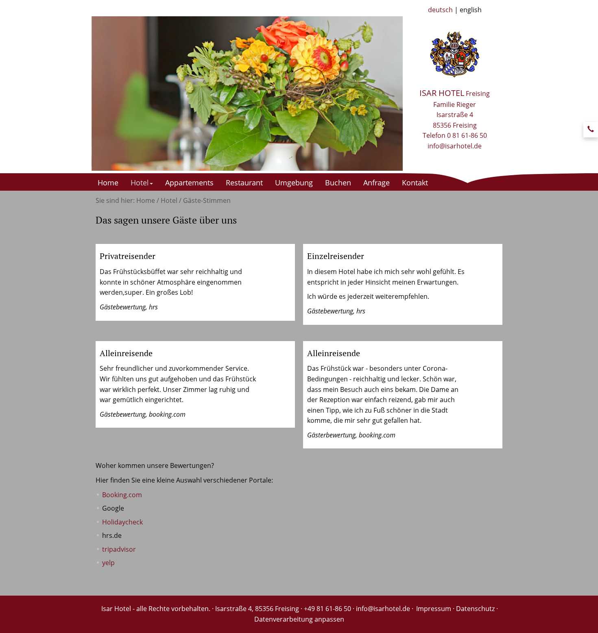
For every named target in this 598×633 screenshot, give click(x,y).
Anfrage (376, 182)
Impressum (433, 608)
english (471, 9)
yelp (108, 562)
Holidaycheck (122, 522)
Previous (154, 49)
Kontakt (415, 182)
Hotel (140, 182)
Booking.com (122, 494)
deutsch (440, 9)
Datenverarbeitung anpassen (299, 619)
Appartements (189, 182)
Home (108, 182)
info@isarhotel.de (455, 145)
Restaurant (244, 182)
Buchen (338, 182)
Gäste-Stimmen (207, 200)
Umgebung (294, 182)
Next (416, 49)
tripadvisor (119, 549)
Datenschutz (475, 608)
